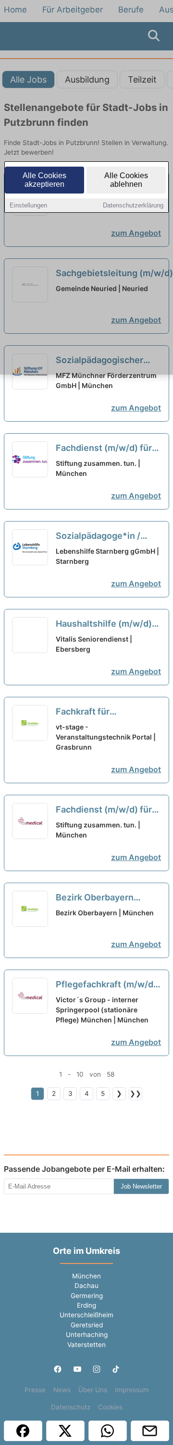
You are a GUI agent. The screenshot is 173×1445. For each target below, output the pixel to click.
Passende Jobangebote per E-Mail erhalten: (84, 1169)
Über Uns (92, 1390)
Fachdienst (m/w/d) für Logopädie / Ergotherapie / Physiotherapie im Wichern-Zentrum (108, 448)
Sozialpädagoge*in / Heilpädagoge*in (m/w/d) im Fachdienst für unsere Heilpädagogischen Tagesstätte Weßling (103, 536)
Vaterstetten (86, 1344)
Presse (35, 1390)
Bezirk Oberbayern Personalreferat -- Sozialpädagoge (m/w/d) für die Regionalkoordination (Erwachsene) (107, 898)
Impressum (132, 1390)
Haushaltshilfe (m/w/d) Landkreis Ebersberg (107, 624)
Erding (86, 1305)
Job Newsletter (141, 1186)
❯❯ (135, 1093)
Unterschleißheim (86, 1315)
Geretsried (87, 1325)
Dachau (86, 1285)
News (62, 1390)
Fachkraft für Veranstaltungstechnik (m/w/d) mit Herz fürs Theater (103, 712)
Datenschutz (70, 1407)
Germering (87, 1295)
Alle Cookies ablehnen (126, 179)
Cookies (110, 1407)
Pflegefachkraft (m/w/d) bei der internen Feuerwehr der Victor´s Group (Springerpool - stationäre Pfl (106, 985)
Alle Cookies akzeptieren (44, 179)
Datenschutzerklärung (133, 205)
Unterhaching (87, 1334)
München (86, 1276)
